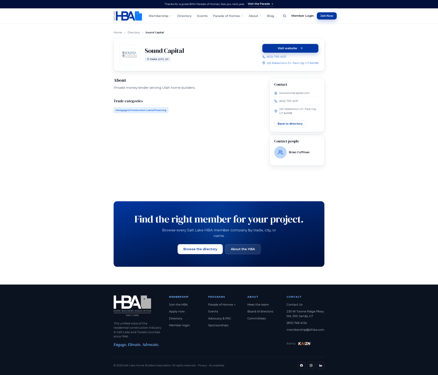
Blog (270, 16)
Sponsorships (218, 325)
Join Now (326, 15)
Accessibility (216, 365)
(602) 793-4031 (276, 56)
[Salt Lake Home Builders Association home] (128, 16)
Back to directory (290, 123)
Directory (184, 16)
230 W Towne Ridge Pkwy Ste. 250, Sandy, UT (305, 314)
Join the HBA (178, 304)
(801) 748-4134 (297, 323)
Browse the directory (200, 249)
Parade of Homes (226, 16)
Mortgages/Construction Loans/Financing (141, 110)
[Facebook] (301, 365)
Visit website (298, 49)
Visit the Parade (259, 3)
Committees (256, 318)
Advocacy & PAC (219, 318)
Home (118, 32)
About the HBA (243, 249)
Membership (158, 16)
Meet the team (258, 304)
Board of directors (260, 311)
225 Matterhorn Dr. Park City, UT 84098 (292, 63)
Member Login (302, 15)
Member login (179, 325)
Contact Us (295, 304)
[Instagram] (311, 365)
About (253, 16)
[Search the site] (284, 16)
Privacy (202, 365)
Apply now (177, 311)
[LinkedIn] (320, 365)
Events (202, 16)
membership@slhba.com (305, 329)
